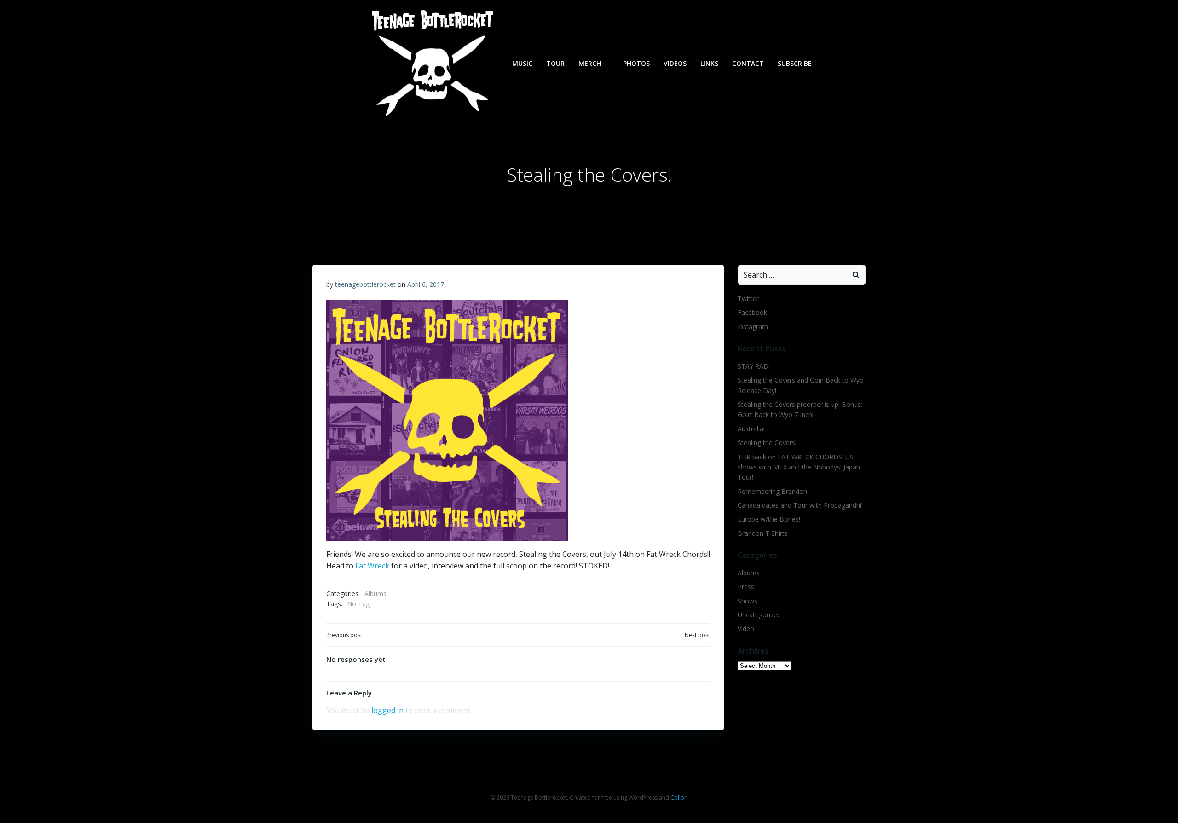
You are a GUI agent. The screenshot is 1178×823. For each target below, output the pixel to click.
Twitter (748, 298)
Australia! (751, 428)
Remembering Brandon (772, 491)
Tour (555, 63)
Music (522, 63)
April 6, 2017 (425, 284)
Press (746, 586)
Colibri (679, 797)
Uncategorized (759, 614)
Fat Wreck (372, 566)
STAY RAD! (754, 366)
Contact (748, 63)
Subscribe (795, 63)
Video (746, 628)
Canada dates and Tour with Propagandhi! (800, 505)
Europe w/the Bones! (769, 519)
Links (709, 63)
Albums (375, 593)
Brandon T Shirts (763, 533)
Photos (636, 63)
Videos (675, 63)
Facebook (752, 312)
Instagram (753, 326)
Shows (747, 601)
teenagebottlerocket (365, 284)
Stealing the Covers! (767, 442)
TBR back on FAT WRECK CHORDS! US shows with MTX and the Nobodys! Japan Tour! (799, 467)
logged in (387, 710)
